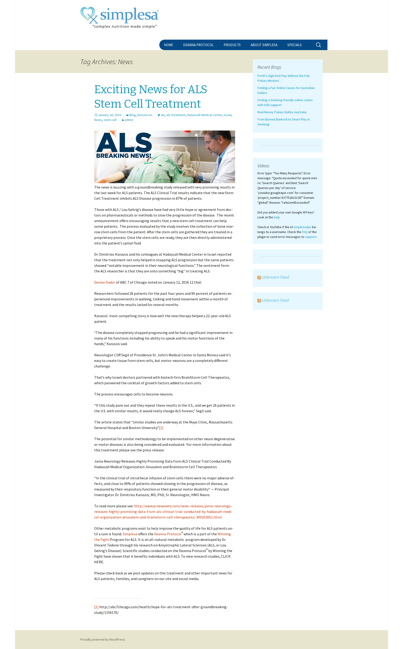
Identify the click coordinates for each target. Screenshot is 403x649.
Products (232, 45)
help (277, 217)
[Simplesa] (201, 20)
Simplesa (130, 534)
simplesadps (302, 227)
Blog (132, 115)
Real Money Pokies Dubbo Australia (281, 112)
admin (129, 120)
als (163, 115)
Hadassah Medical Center (204, 115)
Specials (294, 45)
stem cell (110, 120)
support (310, 237)
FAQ (305, 232)
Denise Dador (104, 282)
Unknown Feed (275, 277)
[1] (161, 427)
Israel (227, 115)
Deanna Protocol (198, 45)
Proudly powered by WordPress (102, 639)
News (98, 120)
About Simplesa (264, 45)
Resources (145, 115)
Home (168, 45)
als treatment (176, 115)
